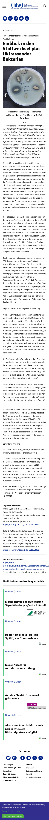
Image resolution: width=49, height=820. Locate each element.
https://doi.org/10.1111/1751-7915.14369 (21, 524)
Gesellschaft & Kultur (12, 768)
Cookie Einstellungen (33, 777)
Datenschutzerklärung (34, 771)
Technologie (8, 764)
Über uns (29, 765)
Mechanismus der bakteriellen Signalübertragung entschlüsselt (25, 603)
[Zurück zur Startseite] (24, 6)
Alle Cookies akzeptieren (12, 816)
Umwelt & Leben (9, 774)
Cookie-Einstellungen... (11, 811)
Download (24, 118)
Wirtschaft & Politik (11, 777)
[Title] (16, 18)
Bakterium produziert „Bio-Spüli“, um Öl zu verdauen (22, 636)
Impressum (30, 768)
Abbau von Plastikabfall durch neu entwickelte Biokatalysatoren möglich (24, 728)
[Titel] (5, 18)
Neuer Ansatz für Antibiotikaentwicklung (20, 666)
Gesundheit (7, 771)
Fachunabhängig (9, 780)
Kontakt (29, 774)
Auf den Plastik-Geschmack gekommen (22, 696)
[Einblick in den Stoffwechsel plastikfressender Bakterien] (10, 18)
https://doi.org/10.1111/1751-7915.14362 (21, 549)
